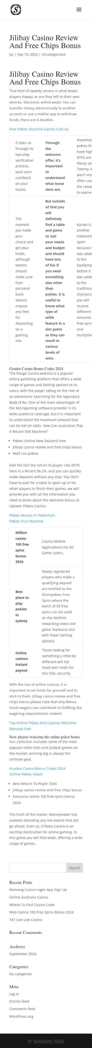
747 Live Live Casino (25, 919)
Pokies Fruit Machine (26, 521)
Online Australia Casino (28, 897)
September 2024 (22, 954)
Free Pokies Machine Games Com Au (39, 129)
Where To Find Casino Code (31, 904)
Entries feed (19, 1001)
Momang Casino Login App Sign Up (38, 889)
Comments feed (22, 1008)
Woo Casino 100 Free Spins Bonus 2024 (41, 912)
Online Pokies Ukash (26, 774)
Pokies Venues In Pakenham (32, 515)
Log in (14, 994)
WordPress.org (21, 1016)
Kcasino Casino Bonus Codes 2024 (37, 768)
